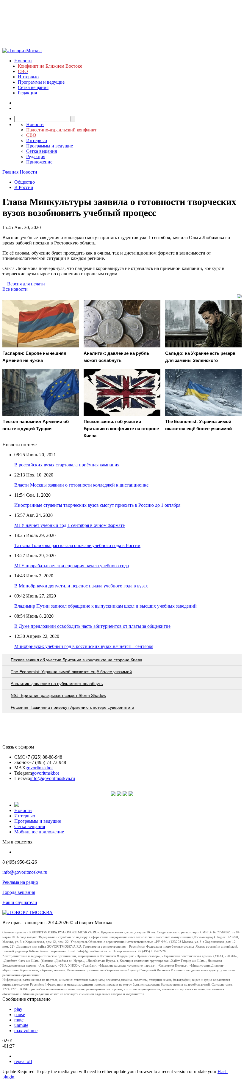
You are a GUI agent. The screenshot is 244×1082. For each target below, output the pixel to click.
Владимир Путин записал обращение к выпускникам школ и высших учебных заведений (105, 605)
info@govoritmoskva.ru (52, 778)
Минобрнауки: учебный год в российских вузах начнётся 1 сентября (83, 646)
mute (19, 1019)
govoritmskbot (39, 767)
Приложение (39, 161)
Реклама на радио (20, 882)
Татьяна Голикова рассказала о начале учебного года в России (77, 545)
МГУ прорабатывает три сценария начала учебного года (71, 565)
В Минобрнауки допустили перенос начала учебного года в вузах (81, 585)
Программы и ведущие (41, 82)
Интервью (28, 76)
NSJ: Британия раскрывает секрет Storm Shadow (58, 695)
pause (19, 1014)
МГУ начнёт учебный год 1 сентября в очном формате (69, 525)
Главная (10, 171)
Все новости (15, 289)
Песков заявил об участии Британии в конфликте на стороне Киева (76, 659)
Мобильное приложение (39, 831)
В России (23, 187)
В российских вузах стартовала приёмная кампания (66, 464)
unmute (21, 1025)
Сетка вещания (33, 87)
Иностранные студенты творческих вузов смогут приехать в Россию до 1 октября (97, 505)
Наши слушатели (19, 902)
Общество (24, 182)
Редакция (27, 92)
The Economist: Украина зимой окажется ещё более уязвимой (71, 671)
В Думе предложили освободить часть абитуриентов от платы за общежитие (92, 626)
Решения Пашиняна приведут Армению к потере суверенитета (72, 707)
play (18, 1009)
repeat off (23, 1061)
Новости (23, 60)
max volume (25, 1030)
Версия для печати (26, 283)
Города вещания (18, 892)
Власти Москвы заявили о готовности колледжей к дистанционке (81, 484)
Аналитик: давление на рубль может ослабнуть (57, 683)
